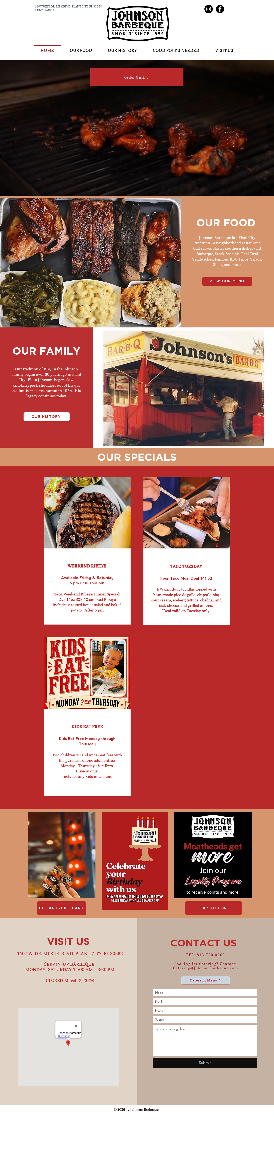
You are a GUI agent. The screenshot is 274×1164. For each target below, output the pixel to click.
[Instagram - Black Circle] (208, 9)
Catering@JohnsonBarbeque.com (205, 968)
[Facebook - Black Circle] (220, 9)
